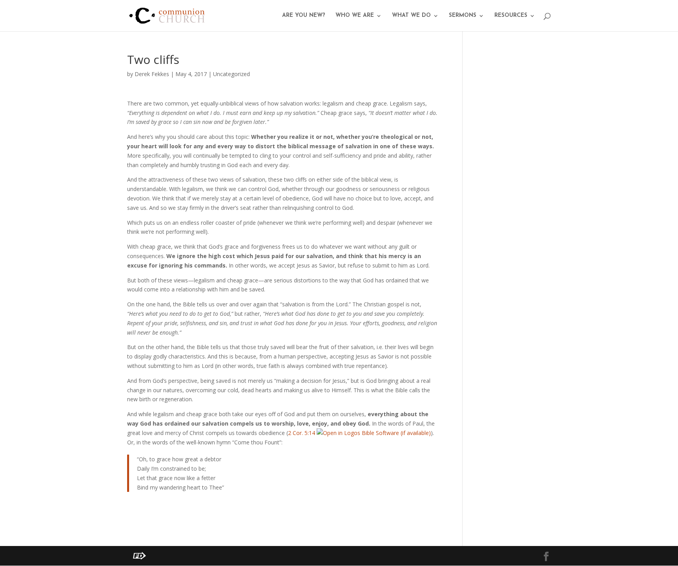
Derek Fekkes (152, 74)
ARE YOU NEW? (303, 15)
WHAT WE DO (411, 15)
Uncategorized (231, 74)
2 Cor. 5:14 (301, 433)
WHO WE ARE (354, 15)
